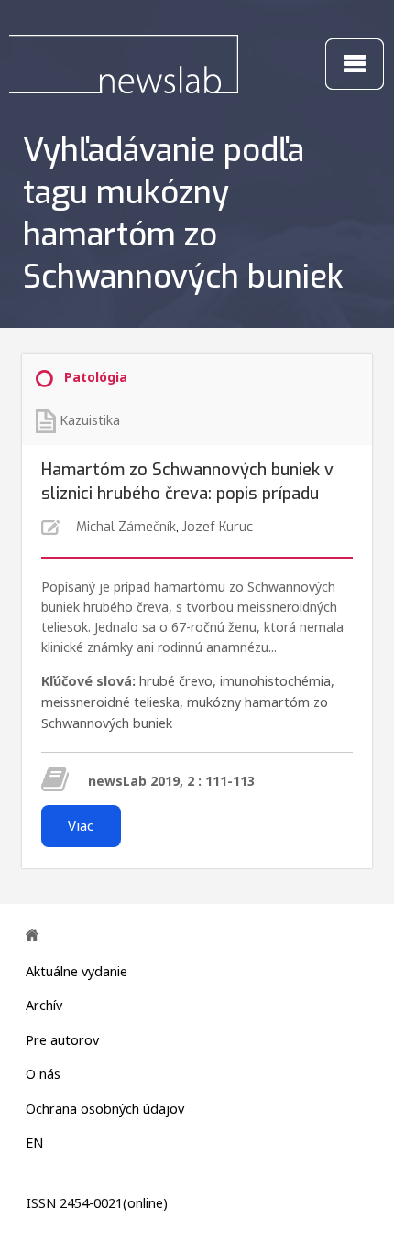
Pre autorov (62, 1040)
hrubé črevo (176, 681)
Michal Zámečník (126, 527)
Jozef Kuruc (217, 527)
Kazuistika (90, 420)
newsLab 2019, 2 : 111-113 (171, 780)
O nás (43, 1073)
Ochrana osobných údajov (105, 1108)
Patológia (95, 377)
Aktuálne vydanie (76, 971)
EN (34, 1142)
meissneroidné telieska (110, 702)
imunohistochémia (275, 681)
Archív (44, 1005)
